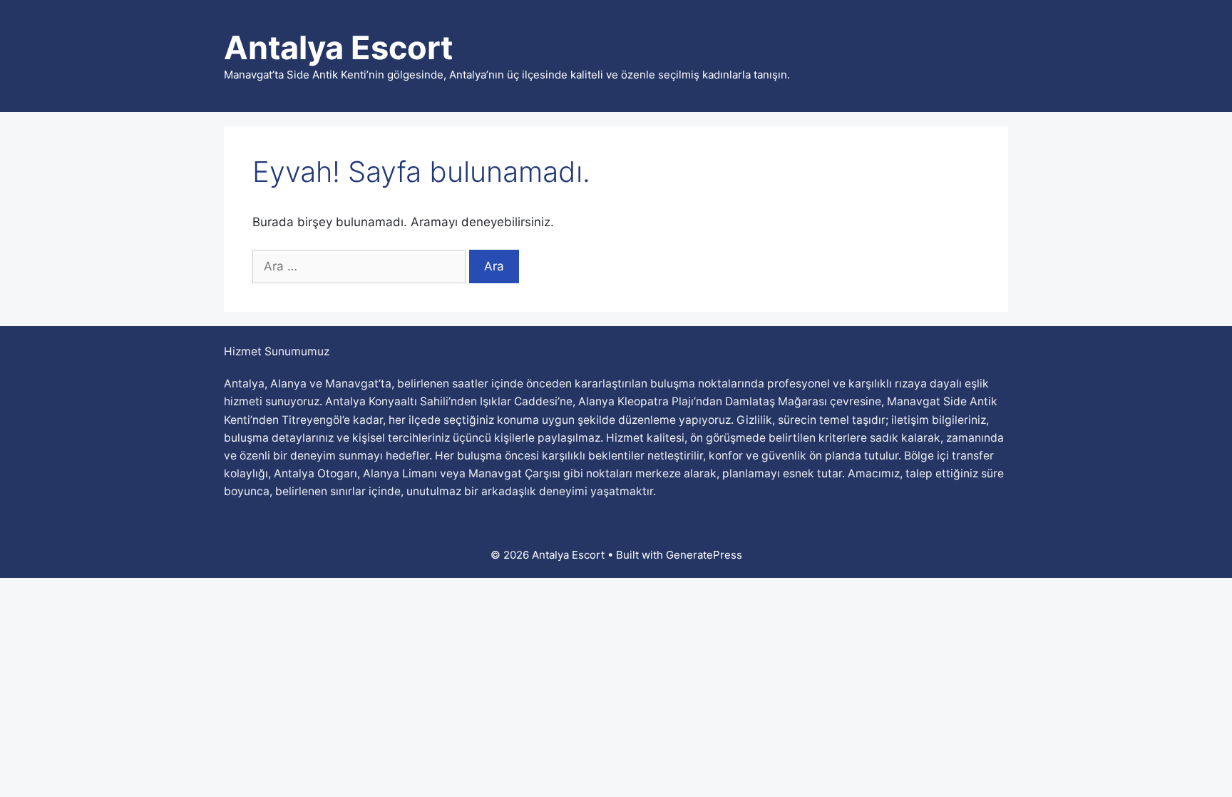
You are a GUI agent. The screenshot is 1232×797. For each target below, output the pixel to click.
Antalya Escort (338, 47)
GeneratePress (704, 555)
